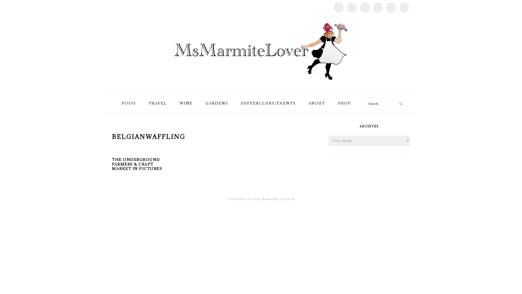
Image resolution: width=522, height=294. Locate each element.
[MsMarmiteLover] (260, 87)
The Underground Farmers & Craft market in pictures (137, 164)
